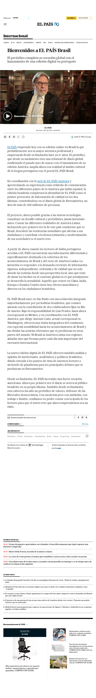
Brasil (49, 436)
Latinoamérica (28, 42)
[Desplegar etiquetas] (87, 436)
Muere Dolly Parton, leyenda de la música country (30, 552)
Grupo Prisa (64, 436)
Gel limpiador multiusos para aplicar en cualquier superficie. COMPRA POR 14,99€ (80, 633)
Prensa (55, 436)
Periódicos (11, 436)
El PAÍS (12, 147)
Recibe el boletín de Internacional (23, 418)
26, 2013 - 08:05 (52, 130)
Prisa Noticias (40, 436)
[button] (48, 97)
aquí (59, 448)
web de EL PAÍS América (53, 181)
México (19, 42)
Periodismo (28, 436)
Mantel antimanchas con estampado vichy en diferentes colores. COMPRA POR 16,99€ (80, 661)
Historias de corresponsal (64, 42)
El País (48, 128)
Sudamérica (75, 436)
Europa (6, 42)
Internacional (15, 36)
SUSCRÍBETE (71, 18)
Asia (44, 42)
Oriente (38, 42)
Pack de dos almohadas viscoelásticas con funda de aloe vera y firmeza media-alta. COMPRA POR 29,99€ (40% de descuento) (81, 648)
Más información (13, 448)
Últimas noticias (82, 42)
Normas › (85, 424)
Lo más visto (9, 575)
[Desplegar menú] (5, 24)
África (50, 42)
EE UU (13, 42)
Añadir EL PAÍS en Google (82, 137)
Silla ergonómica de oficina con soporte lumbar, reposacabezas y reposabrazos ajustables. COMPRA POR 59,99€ (23, 668)
